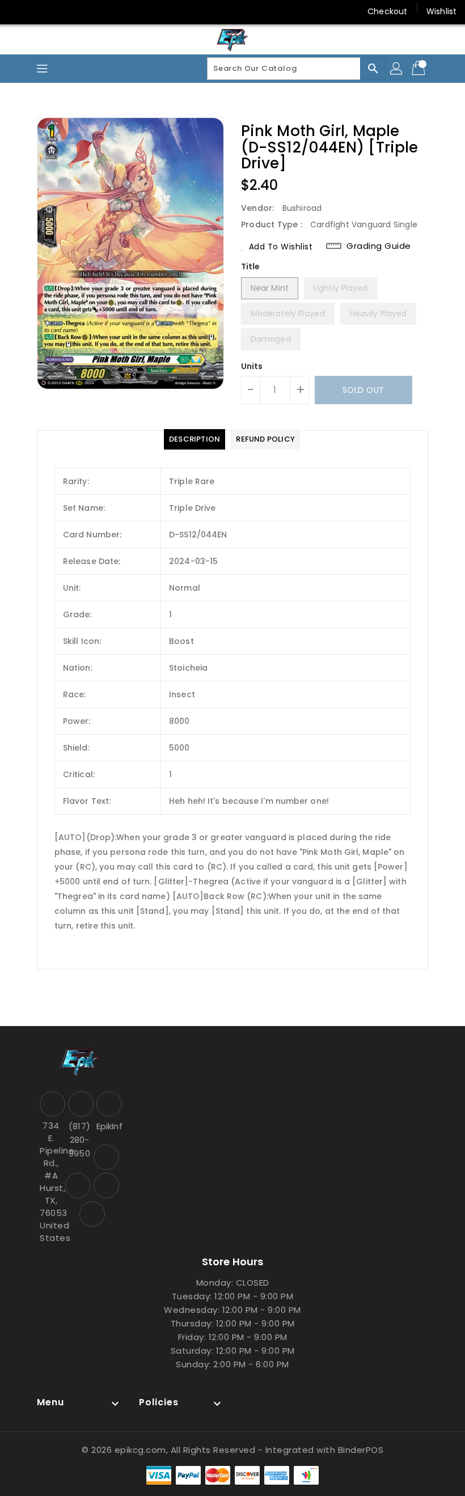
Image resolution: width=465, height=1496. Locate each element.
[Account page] (397, 68)
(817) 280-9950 (79, 1139)
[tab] (194, 439)
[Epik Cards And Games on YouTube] (39, 11)
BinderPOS (361, 1450)
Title (250, 266)
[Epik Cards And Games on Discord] (61, 11)
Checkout (387, 11)
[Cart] (419, 68)
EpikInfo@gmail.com (107, 1126)
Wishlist (441, 11)
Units (252, 366)
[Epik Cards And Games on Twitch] (82, 11)
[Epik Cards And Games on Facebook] (18, 11)
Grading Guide (378, 246)
